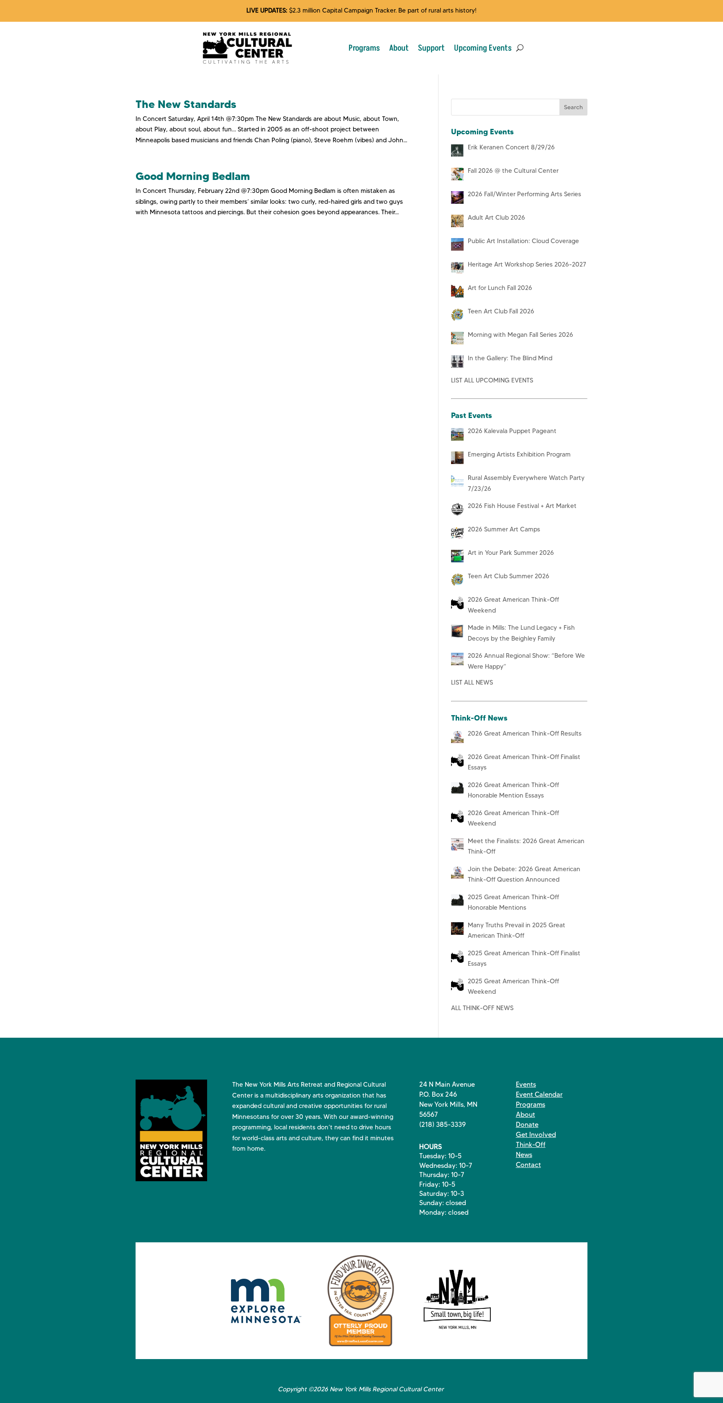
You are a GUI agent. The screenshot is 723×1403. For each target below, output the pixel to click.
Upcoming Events (483, 48)
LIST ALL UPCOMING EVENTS (492, 380)
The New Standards (186, 104)
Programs (364, 48)
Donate (527, 1125)
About (399, 48)
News (524, 1155)
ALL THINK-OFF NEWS (482, 1008)
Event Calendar (539, 1094)
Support (431, 48)
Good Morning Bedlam (193, 176)
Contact (528, 1165)
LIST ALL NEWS (472, 682)
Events (526, 1084)
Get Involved (536, 1135)
